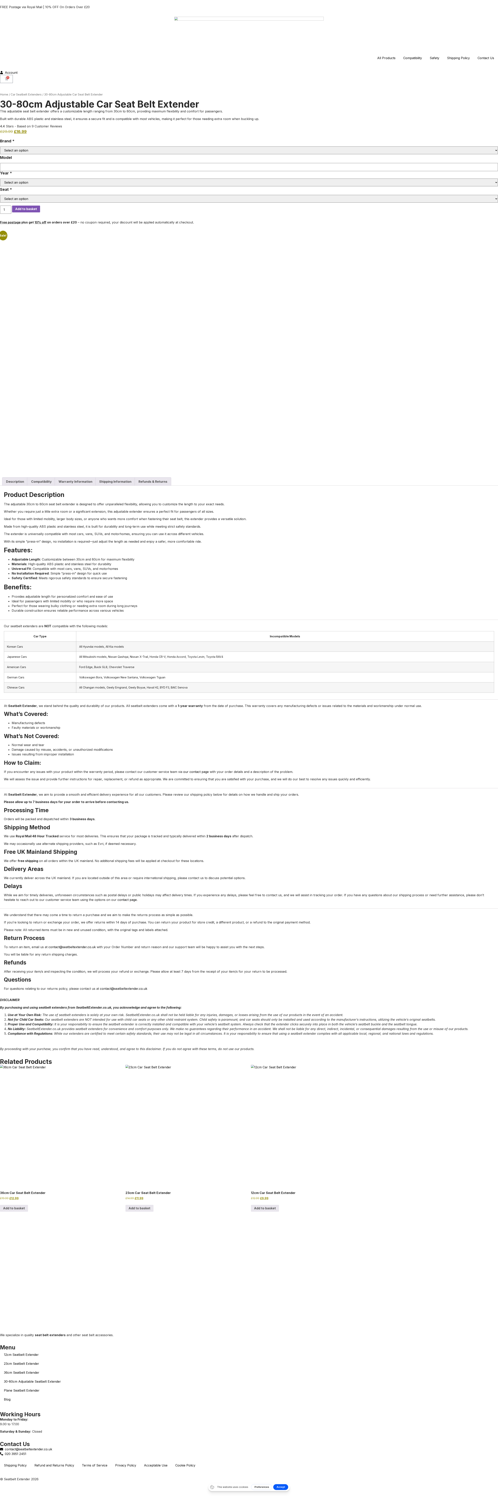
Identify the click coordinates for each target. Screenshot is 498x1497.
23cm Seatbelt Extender (21, 1364)
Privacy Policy (125, 1465)
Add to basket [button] (139, 1208)
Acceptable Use (155, 1465)
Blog (7, 1399)
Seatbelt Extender (17, 1479)
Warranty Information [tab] (75, 482)
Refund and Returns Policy (54, 1465)
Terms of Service (94, 1465)
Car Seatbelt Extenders (26, 94)
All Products (386, 58)
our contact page (196, 772)
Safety (434, 58)
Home (4, 94)
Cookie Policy (185, 1465)
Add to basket (26, 209)
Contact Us (486, 58)
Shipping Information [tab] (115, 482)
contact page (127, 900)
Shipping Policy (458, 58)
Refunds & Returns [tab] (153, 482)
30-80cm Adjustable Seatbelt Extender (32, 1381)
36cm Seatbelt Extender (21, 1372)
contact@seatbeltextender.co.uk (72, 947)
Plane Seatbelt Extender (21, 1390)
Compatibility (412, 58)
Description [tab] (15, 482)
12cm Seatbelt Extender (21, 1355)
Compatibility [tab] (41, 482)
